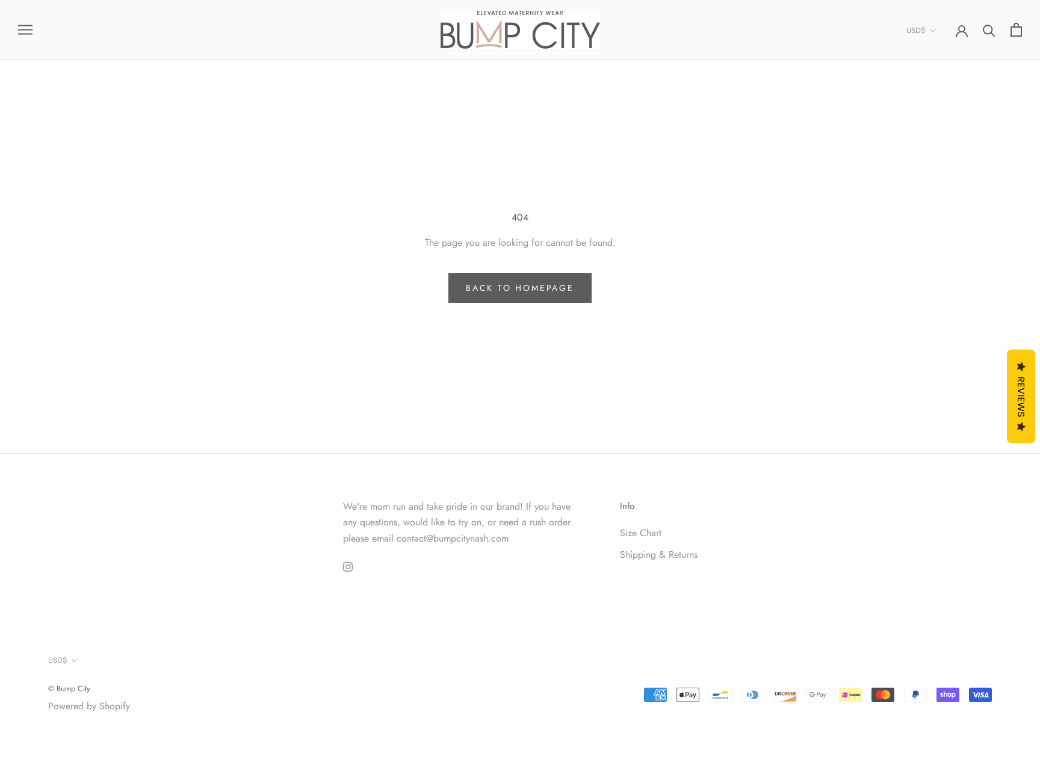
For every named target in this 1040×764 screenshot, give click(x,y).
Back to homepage (520, 288)
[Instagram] (348, 566)
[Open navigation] (25, 30)
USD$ (916, 30)
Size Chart (640, 533)
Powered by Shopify (89, 706)
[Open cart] (1016, 30)
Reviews (1021, 396)
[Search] (989, 29)
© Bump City (69, 688)
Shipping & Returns (659, 554)
